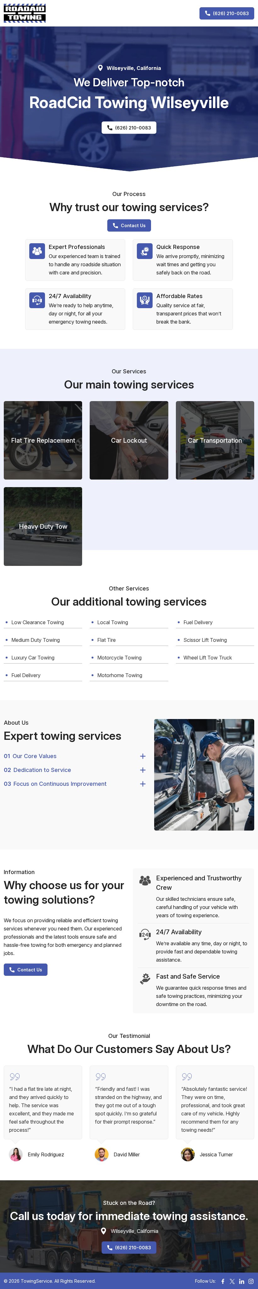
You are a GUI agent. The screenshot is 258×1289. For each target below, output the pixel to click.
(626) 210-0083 (231, 13)
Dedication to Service (37, 770)
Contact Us (133, 225)
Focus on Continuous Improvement (55, 783)
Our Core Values (30, 756)
